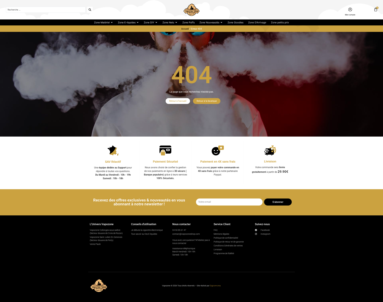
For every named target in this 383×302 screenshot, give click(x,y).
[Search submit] (90, 10)
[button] (103, 22)
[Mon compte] (350, 9)
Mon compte (350, 15)
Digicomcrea (215, 285)
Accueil (185, 28)
